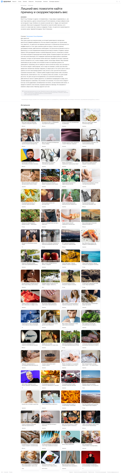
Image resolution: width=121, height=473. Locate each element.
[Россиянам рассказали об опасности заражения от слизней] (50, 379)
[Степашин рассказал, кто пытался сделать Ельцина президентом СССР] (30, 138)
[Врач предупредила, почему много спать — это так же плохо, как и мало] (90, 359)
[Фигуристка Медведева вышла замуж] (30, 238)
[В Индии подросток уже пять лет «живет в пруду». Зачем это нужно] (50, 279)
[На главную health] (7, 1)
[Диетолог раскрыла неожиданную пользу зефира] (50, 138)
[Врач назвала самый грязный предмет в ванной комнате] (90, 158)
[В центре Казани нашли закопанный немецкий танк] (90, 198)
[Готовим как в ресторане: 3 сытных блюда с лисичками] (70, 399)
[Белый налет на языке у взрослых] (30, 399)
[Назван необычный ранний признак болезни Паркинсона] (70, 198)
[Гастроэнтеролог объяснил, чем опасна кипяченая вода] (90, 138)
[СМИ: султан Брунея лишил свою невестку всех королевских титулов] (90, 420)
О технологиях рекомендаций (100, 472)
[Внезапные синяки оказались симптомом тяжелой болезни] (50, 299)
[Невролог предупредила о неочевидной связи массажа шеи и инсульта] (30, 359)
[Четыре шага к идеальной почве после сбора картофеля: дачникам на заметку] (90, 279)
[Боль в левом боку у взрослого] (50, 399)
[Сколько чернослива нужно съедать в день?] (50, 359)
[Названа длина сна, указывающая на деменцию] (70, 118)
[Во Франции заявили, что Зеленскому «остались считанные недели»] (30, 158)
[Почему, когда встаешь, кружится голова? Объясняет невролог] (70, 138)
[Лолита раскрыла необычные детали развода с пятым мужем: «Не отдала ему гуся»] (90, 460)
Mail (2, 472)
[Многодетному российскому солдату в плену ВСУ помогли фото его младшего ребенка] (30, 118)
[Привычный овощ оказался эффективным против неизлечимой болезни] (70, 178)
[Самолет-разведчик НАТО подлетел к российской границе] (30, 339)
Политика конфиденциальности (113, 472)
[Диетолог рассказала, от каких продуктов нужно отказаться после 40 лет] (70, 420)
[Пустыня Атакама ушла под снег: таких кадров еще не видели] (90, 399)
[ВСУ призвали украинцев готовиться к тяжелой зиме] (70, 238)
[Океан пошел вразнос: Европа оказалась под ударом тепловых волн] (90, 259)
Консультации (23, 5)
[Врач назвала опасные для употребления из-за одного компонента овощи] (90, 319)
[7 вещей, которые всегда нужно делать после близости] (50, 319)
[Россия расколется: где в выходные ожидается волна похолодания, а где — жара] (70, 279)
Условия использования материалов (80, 472)
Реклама (10, 472)
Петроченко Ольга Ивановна (34, 36)
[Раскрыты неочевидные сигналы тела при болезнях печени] (90, 178)
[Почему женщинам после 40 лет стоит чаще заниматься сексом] (50, 440)
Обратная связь (91, 472)
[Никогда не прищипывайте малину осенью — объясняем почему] (30, 218)
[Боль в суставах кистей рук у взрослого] (50, 420)
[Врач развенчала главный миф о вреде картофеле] (90, 299)
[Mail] (2, 1)
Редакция (71, 472)
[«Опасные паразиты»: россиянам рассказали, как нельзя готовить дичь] (90, 339)
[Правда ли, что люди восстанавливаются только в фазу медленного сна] (50, 339)
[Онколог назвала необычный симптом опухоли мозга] (30, 420)
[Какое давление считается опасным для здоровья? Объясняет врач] (50, 158)
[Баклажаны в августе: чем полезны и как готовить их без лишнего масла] (50, 460)
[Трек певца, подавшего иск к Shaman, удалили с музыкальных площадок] (30, 379)
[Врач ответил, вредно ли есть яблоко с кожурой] (50, 259)
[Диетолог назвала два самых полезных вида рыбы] (90, 118)
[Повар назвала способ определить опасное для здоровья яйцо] (70, 218)
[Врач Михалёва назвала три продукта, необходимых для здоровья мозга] (90, 238)
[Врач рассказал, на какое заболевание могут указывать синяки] (70, 460)
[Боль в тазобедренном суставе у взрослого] (50, 218)
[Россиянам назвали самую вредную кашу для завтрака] (70, 379)
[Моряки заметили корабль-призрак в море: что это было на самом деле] (90, 379)
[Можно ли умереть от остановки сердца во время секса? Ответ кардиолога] (70, 359)
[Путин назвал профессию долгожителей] (50, 198)
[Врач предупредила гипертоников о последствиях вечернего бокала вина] (90, 440)
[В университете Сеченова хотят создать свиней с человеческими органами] (30, 440)
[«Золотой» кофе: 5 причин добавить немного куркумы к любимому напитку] (70, 259)
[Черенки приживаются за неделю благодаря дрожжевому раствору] (70, 339)
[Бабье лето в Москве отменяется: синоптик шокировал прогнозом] (50, 238)
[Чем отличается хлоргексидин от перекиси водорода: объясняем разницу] (70, 299)
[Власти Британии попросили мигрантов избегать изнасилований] (90, 218)
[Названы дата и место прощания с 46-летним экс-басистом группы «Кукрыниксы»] (30, 319)
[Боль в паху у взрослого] (70, 440)
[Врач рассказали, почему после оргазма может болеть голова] (30, 178)
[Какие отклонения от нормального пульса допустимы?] (70, 158)
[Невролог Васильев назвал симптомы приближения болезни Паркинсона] (30, 259)
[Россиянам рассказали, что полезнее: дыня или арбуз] (30, 198)
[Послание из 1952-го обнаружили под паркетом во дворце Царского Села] (50, 118)
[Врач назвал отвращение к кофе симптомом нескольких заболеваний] (70, 319)
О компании (6, 472)
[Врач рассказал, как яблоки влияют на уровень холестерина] (50, 178)
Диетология (30, 5)
